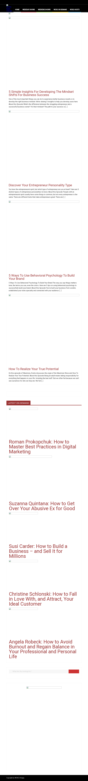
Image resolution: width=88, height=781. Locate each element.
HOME (17, 9)
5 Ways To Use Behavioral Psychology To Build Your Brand (42, 277)
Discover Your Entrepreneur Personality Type (40, 185)
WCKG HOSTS (75, 9)
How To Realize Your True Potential (34, 369)
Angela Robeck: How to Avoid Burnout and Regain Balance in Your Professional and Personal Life (42, 649)
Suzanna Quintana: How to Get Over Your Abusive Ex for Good (42, 506)
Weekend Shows (44, 9)
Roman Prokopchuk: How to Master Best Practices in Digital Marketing (42, 447)
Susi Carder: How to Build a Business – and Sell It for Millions (38, 551)
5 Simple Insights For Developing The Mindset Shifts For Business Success (41, 93)
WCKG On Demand (60, 9)
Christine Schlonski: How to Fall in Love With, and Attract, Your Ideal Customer (43, 599)
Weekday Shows (29, 9)
